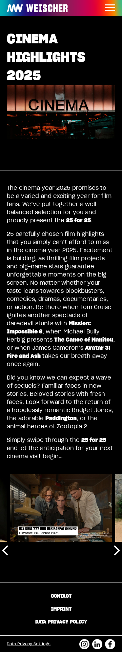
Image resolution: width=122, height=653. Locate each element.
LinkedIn (97, 642)
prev (5, 550)
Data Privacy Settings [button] (28, 644)
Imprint (61, 609)
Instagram (84, 642)
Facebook (110, 642)
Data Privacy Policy (61, 622)
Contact (61, 596)
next (117, 550)
